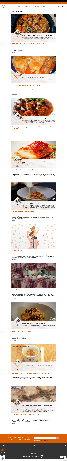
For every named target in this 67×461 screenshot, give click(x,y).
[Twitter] (63, 3)
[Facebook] (61, 3)
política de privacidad (44, 440)
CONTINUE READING (14, 52)
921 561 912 (29, 2)
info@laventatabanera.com (4, 448)
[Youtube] (65, 3)
